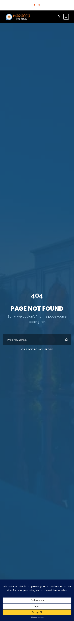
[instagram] (39, 4)
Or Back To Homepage (37, 349)
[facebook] (34, 4)
